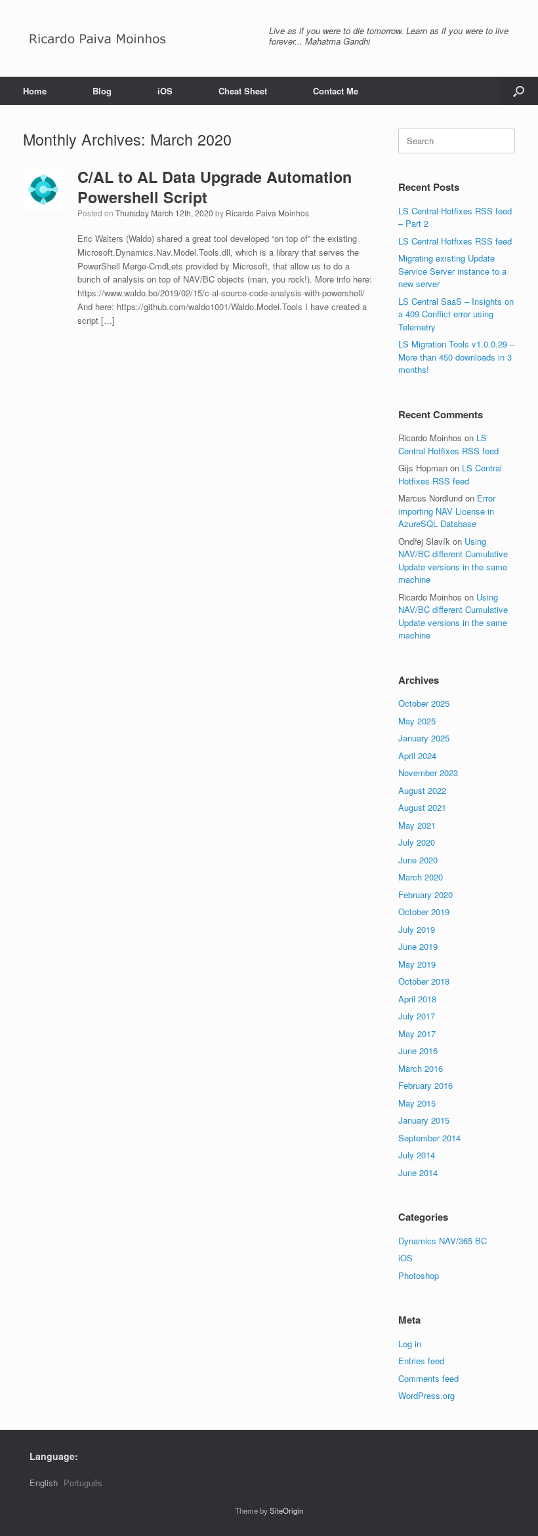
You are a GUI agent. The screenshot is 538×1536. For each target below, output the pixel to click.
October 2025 (423, 703)
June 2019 (418, 946)
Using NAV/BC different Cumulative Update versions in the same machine (453, 560)
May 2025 (417, 721)
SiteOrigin (286, 1510)
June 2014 (418, 1172)
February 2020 (425, 894)
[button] (518, 91)
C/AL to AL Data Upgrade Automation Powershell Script (214, 186)
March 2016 (420, 1068)
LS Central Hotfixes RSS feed (455, 241)
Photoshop (418, 1275)
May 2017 (417, 1033)
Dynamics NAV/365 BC (442, 1240)
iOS (165, 91)
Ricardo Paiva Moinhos (267, 212)
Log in (409, 1343)
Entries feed (421, 1360)
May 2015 (417, 1103)
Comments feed (428, 1378)
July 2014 (416, 1155)
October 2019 (423, 911)
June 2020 (418, 860)
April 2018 (417, 999)
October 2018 (423, 981)
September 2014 (429, 1138)
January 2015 (423, 1120)
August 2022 (422, 790)
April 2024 (417, 755)
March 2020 (420, 877)
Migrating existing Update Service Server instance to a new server (452, 271)
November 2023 (428, 772)
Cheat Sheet (242, 91)
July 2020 (416, 842)
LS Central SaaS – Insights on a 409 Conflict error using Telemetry (456, 314)
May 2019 (417, 964)
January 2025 (423, 738)
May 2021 (417, 825)
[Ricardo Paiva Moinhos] (98, 38)
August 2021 (422, 807)
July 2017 (416, 1016)
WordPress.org (426, 1395)
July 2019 (416, 929)
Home (35, 91)
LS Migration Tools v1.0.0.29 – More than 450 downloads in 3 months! (456, 357)
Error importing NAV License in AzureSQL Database (446, 511)
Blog (102, 91)
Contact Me (335, 91)
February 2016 (425, 1085)
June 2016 (418, 1050)
